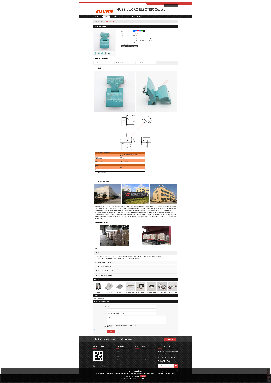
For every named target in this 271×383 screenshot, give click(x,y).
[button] (133, 46)
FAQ (122, 16)
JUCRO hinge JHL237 (130, 292)
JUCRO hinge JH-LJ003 (119, 292)
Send (111, 331)
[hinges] (98, 286)
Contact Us (170, 339)
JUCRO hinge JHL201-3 (140, 292)
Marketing (145, 378)
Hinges (102, 21)
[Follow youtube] (94, 366)
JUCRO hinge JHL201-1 (172, 292)
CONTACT (140, 16)
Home (95, 21)
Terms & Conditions (113, 328)
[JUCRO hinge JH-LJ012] (109, 286)
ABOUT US (130, 16)
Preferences (139, 378)
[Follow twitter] (104, 366)
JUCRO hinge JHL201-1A (161, 292)
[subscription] (176, 366)
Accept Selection (135, 376)
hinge (95, 298)
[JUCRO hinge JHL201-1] (172, 286)
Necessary (127, 378)
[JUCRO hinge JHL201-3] (140, 286)
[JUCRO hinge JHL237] (130, 286)
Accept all (143, 376)
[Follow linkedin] (101, 366)
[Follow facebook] (98, 366)
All (98, 21)
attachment (110, 326)
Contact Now (124, 46)
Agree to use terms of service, (106, 328)
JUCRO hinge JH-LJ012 (109, 292)
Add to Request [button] (124, 44)
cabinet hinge (101, 298)
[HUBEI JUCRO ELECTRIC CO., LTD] (104, 11)
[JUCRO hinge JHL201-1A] (162, 286)
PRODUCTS (106, 16)
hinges (98, 292)
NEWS (115, 16)
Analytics (133, 378)
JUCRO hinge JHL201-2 (151, 292)
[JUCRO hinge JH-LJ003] (119, 286)
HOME (97, 16)
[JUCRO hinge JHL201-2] (151, 286)
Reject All (128, 376)
